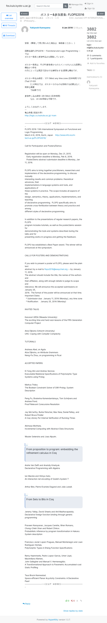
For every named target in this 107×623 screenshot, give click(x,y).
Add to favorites (97, 63)
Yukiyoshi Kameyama (40, 27)
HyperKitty (53, 619)
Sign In (89, 3)
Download (10, 35)
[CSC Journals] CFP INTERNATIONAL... (87, 18)
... (27, 444)
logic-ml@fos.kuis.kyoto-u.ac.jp (95, 47)
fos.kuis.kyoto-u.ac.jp (18, 5)
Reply (27, 603)
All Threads (9, 25)
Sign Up (91, 8)
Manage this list (75, 6)
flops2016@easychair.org (56, 269)
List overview (9, 16)
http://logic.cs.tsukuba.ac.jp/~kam (40, 115)
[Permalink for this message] (81, 600)
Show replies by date (73, 611)
